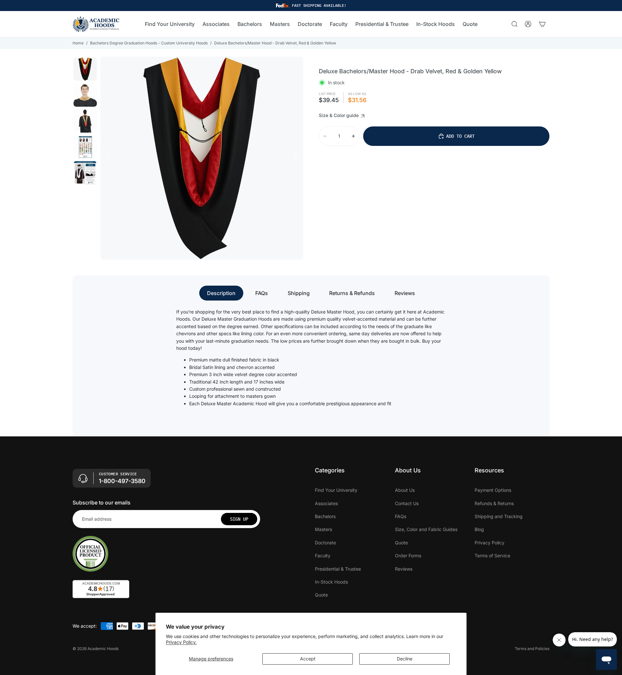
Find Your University (336, 490)
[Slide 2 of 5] (85, 95)
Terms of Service (492, 556)
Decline (404, 658)
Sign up (239, 519)
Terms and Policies (532, 648)
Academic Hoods (103, 648)
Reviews (405, 293)
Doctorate (325, 542)
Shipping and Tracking (499, 516)
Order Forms (408, 556)
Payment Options (493, 490)
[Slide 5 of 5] (85, 172)
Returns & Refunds (352, 293)
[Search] (514, 24)
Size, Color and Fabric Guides (426, 529)
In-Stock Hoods (331, 582)
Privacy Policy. (181, 642)
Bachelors (325, 516)
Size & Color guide (339, 115)
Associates (326, 503)
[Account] (528, 24)
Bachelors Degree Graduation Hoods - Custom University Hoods (149, 43)
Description (221, 293)
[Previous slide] (106, 158)
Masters (323, 529)
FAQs (261, 293)
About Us (405, 490)
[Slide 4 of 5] (85, 147)
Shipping (299, 293)
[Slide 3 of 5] (85, 121)
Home (78, 43)
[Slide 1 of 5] (85, 69)
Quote (321, 595)
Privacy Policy (489, 542)
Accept (308, 658)
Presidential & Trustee (338, 569)
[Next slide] (297, 158)
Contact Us (407, 503)
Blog (479, 529)
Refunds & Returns (494, 503)
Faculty (322, 556)
